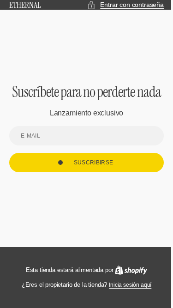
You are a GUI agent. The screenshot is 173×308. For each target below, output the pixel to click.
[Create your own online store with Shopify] (128, 270)
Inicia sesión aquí (127, 285)
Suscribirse (90, 171)
